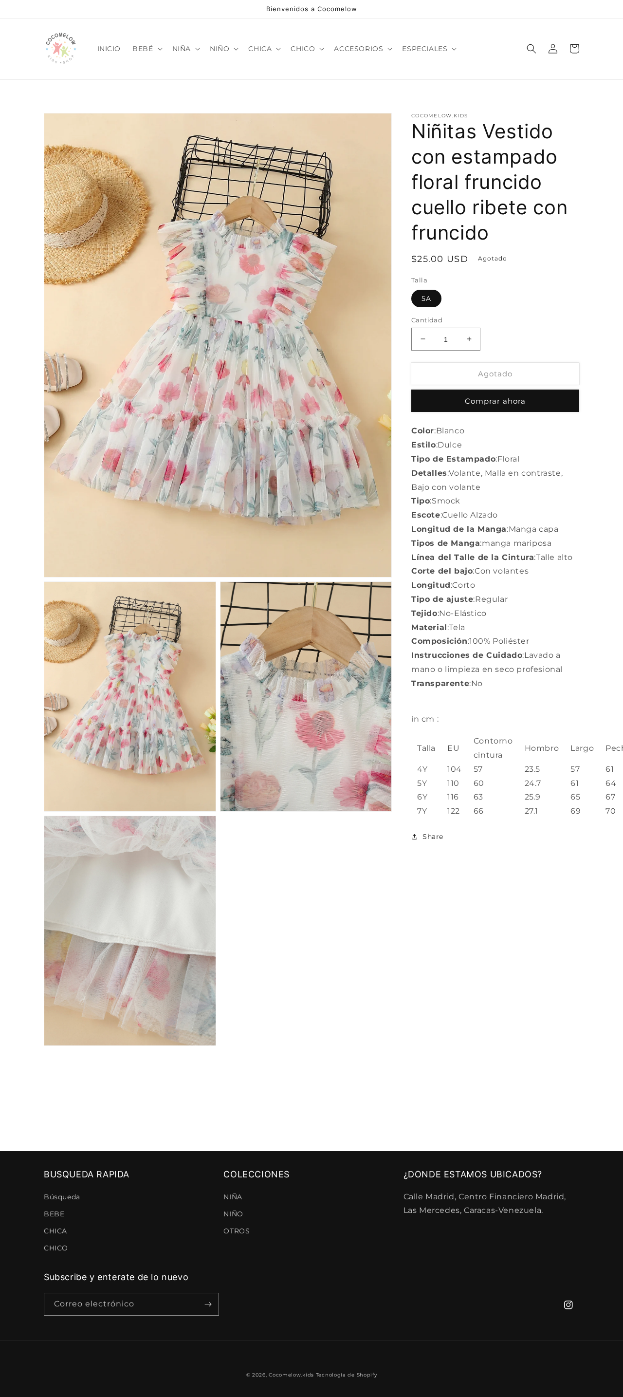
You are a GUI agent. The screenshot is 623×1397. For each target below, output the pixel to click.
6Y (422, 796)
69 (575, 811)
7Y (422, 811)
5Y (422, 782)
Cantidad (426, 319)
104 (454, 768)
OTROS (236, 1231)
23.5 (532, 768)
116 (453, 796)
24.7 (533, 782)
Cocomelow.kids (291, 1375)
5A (426, 298)
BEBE (54, 1214)
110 (453, 782)
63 (478, 796)
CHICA (55, 1231)
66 (479, 811)
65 (575, 796)
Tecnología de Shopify (346, 1375)
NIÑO (233, 1214)
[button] (146, 48)
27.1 (531, 811)
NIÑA (232, 1196)
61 (574, 782)
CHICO (56, 1248)
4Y (422, 768)
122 (453, 811)
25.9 (533, 796)
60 (479, 782)
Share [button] (432, 836)
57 (478, 768)
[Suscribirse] (208, 1304)
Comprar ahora (495, 401)
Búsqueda (62, 1196)
